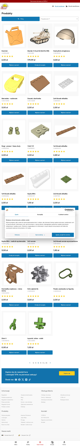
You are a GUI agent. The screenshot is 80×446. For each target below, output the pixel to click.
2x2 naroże (31, 241)
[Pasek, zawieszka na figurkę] (66, 274)
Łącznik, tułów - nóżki (35, 338)
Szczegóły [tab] (40, 214)
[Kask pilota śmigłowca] (66, 36)
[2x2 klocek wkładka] (66, 179)
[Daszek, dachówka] (40, 83)
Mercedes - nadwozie (9, 98)
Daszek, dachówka (34, 98)
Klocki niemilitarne (74, 6)
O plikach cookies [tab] (63, 214)
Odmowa (17, 234)
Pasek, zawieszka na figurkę (63, 289)
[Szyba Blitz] (40, 179)
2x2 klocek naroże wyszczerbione (65, 241)
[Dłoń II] (14, 323)
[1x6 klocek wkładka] (66, 131)
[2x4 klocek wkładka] (66, 83)
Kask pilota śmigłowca (61, 51)
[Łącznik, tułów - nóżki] (40, 323)
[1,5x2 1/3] (40, 131)
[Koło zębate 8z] (40, 274)
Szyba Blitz (31, 194)
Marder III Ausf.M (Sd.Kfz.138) (38, 51)
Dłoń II (4, 338)
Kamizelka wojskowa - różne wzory (12, 290)
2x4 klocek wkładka (60, 98)
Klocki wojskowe (59, 6)
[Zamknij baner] (73, 210)
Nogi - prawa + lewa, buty (11, 146)
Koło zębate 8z (32, 289)
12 (33, 363)
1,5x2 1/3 (30, 146)
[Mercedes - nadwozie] (14, 83)
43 (46, 363)
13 (35, 363)
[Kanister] (14, 36)
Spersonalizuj (39, 234)
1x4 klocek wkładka (8, 194)
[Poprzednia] (29, 363)
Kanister (5, 51)
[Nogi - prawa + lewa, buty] (14, 131)
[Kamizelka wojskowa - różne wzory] (14, 274)
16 (43, 363)
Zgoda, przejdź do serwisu (63, 234)
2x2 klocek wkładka (60, 194)
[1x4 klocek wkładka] (14, 179)
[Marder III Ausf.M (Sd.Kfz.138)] (40, 36)
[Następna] (50, 363)
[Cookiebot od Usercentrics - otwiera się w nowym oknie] (66, 210)
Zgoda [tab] (16, 214)
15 (40, 363)
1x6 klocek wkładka (60, 146)
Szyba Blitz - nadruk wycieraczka (13, 241)
